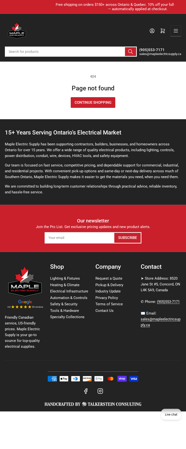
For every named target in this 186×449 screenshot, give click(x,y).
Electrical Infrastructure (69, 291)
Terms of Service (109, 304)
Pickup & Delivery (109, 285)
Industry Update (108, 291)
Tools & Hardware (64, 310)
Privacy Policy (106, 298)
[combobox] (71, 52)
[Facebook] (86, 391)
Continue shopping (93, 102)
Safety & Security (64, 304)
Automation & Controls (68, 298)
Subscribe (127, 238)
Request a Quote (108, 278)
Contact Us (104, 310)
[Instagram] (100, 391)
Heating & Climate (64, 285)
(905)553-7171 (168, 301)
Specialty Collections (67, 317)
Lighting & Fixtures (65, 278)
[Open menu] (175, 30)
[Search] (130, 51)
